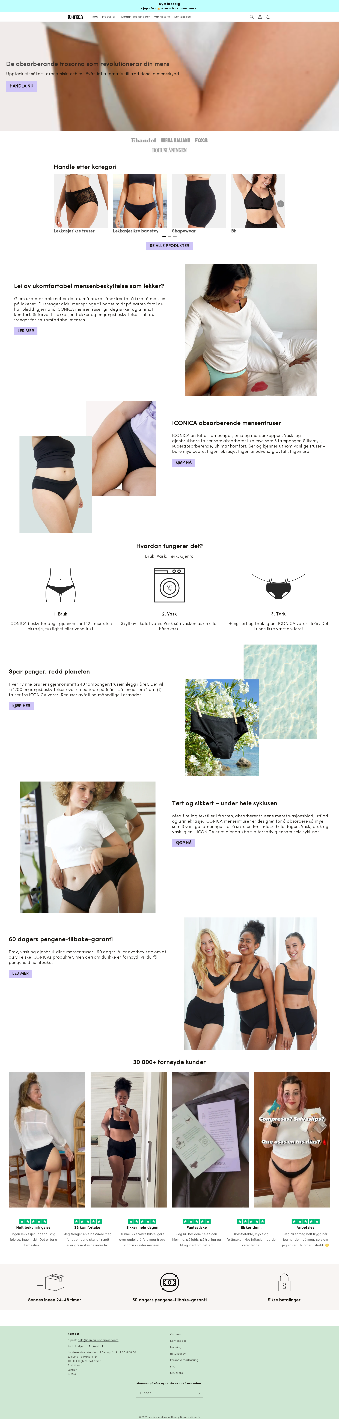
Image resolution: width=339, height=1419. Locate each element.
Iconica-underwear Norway (164, 1417)
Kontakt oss (178, 1341)
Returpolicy (178, 1353)
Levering (176, 1347)
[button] (252, 17)
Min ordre (176, 1373)
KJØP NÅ (184, 463)
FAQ (173, 1366)
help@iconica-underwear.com (98, 1340)
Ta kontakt (96, 1346)
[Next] (280, 203)
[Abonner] (199, 1393)
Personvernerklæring (184, 1360)
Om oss (175, 1334)
